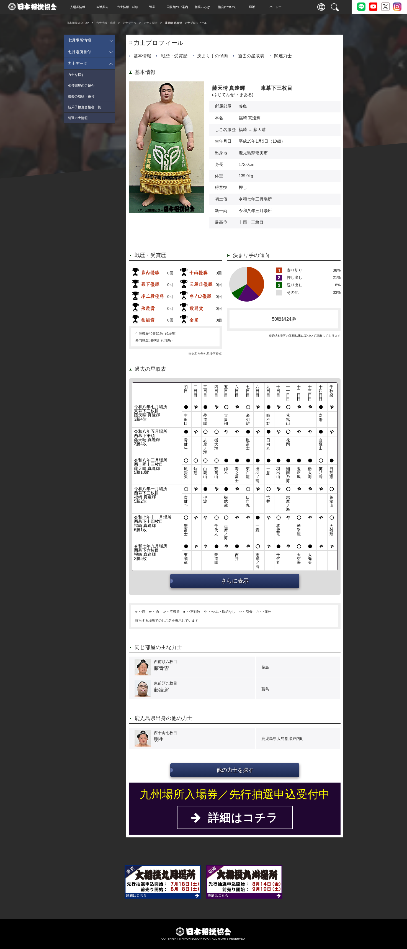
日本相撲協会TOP (77, 22)
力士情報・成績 (127, 7)
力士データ (129, 22)
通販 (252, 7)
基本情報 (142, 55)
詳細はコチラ (239, 817)
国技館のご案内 (177, 7)
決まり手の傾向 (212, 55)
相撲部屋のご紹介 (81, 86)
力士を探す (151, 22)
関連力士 (283, 55)
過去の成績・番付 (81, 96)
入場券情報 (77, 7)
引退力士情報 (78, 118)
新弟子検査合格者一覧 (84, 107)
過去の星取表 (251, 55)
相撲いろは (202, 7)
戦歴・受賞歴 (174, 55)
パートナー (277, 7)
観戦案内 (102, 7)
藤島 (243, 106)
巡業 (152, 7)
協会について (227, 7)
